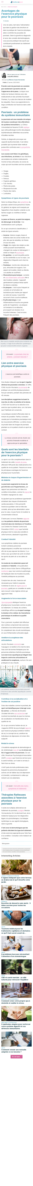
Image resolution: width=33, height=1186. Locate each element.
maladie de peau (20, 462)
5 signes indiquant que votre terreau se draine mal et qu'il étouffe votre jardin (16, 880)
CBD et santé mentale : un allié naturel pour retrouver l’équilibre (14, 979)
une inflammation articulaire (15, 277)
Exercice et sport (12, 6)
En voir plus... (16, 1057)
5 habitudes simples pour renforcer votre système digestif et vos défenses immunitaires (15, 1026)
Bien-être (3, 6)
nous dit (16, 750)
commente (17, 644)
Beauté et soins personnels (9, 999)
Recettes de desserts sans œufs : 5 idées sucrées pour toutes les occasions (16, 905)
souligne (9, 758)
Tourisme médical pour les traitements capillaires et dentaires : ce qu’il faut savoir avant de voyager (16, 931)
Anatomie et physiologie (9, 1022)
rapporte (26, 518)
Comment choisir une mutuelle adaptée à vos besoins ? (13, 1051)
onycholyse (20, 252)
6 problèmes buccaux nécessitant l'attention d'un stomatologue (15, 955)
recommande (22, 387)
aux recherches (19, 713)
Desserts (4, 901)
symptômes (24, 202)
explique (26, 127)
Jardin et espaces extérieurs (10, 876)
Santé (3, 927)
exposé (27, 492)
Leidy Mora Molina (12, 76)
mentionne (5, 571)
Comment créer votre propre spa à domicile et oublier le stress (15, 1002)
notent (16, 529)
